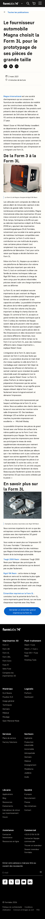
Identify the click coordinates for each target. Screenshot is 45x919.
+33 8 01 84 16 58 (31, 834)
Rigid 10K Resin (10, 573)
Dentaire (6, 709)
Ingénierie (28, 738)
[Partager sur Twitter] (11, 66)
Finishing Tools (30, 660)
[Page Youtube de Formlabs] (23, 881)
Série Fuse (6, 668)
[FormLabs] (10, 3)
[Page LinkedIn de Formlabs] (30, 881)
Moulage (6, 717)
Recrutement (30, 798)
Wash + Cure (29, 645)
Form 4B (6, 649)
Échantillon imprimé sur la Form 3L (18, 593)
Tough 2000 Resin (11, 559)
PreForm (27, 693)
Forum (5, 817)
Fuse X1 (5, 665)
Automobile (29, 749)
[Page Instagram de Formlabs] (17, 881)
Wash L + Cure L (31, 649)
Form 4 (5, 645)
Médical (5, 713)
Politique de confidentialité (12, 907)
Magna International (12, 96)
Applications (7, 794)
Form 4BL (6, 657)
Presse (27, 802)
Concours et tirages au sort (23, 910)
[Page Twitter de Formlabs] (11, 881)
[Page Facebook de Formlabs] (5, 881)
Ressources (7, 802)
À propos (28, 794)
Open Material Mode (10, 721)
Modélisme (28, 769)
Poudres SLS (7, 697)
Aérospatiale (29, 753)
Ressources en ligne (10, 841)
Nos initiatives (30, 806)
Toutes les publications (18, 12)
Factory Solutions (9, 742)
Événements (7, 806)
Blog (4, 798)
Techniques (7, 705)
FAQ (38, 910)
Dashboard (28, 697)
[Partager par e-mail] (16, 66)
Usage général (8, 701)
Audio (26, 777)
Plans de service (9, 738)
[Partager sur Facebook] (5, 66)
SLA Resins (7, 693)
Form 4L (5, 653)
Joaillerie (27, 773)
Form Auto (6, 661)
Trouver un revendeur (33, 845)
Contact (27, 810)
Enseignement (30, 765)
